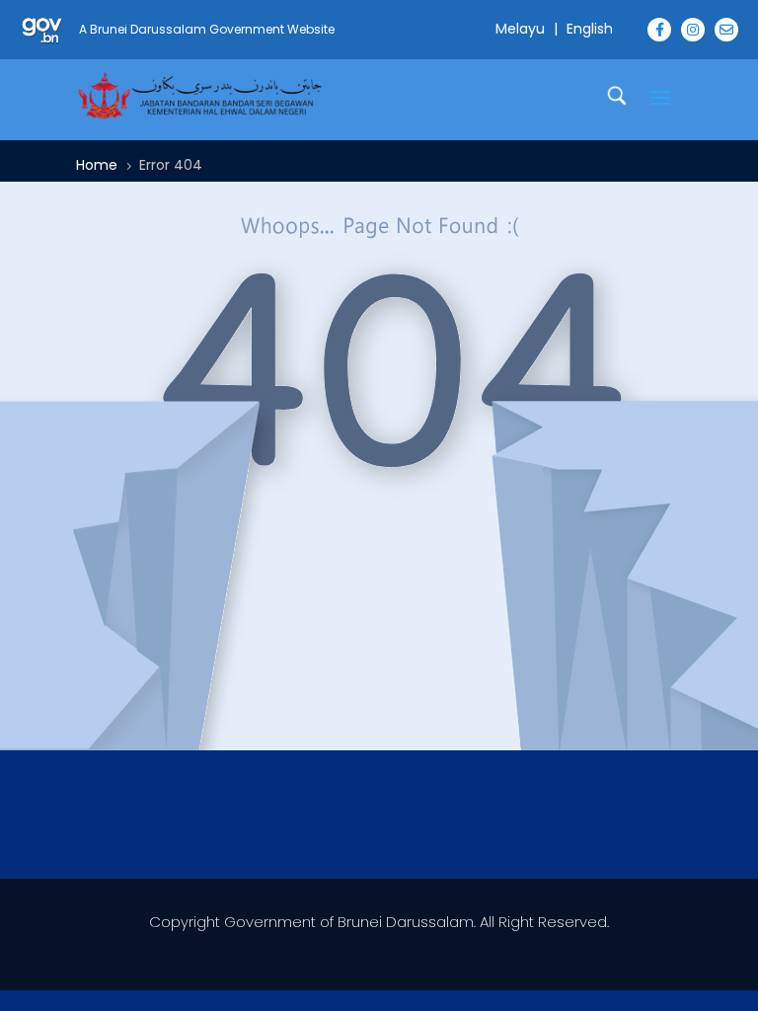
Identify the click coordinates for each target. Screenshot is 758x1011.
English (590, 29)
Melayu (520, 29)
